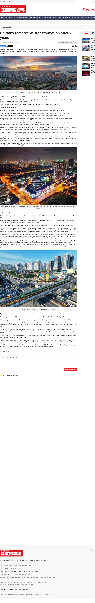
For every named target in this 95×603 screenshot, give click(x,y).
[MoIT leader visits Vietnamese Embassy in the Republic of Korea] (86, 58)
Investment (52, 17)
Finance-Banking (63, 17)
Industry (40, 17)
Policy (25, 17)
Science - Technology (76, 17)
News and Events (9, 17)
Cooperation (32, 17)
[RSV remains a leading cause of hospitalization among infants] (86, 66)
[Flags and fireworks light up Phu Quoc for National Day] (86, 73)
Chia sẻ (4, 46)
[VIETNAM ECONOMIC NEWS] (13, 9)
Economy (19, 17)
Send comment (70, 369)
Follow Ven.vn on (63, 42)
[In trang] (76, 46)
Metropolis (7, 27)
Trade (46, 17)
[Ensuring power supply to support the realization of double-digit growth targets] (86, 40)
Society (86, 17)
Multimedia (4, 22)
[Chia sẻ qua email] (73, 46)
